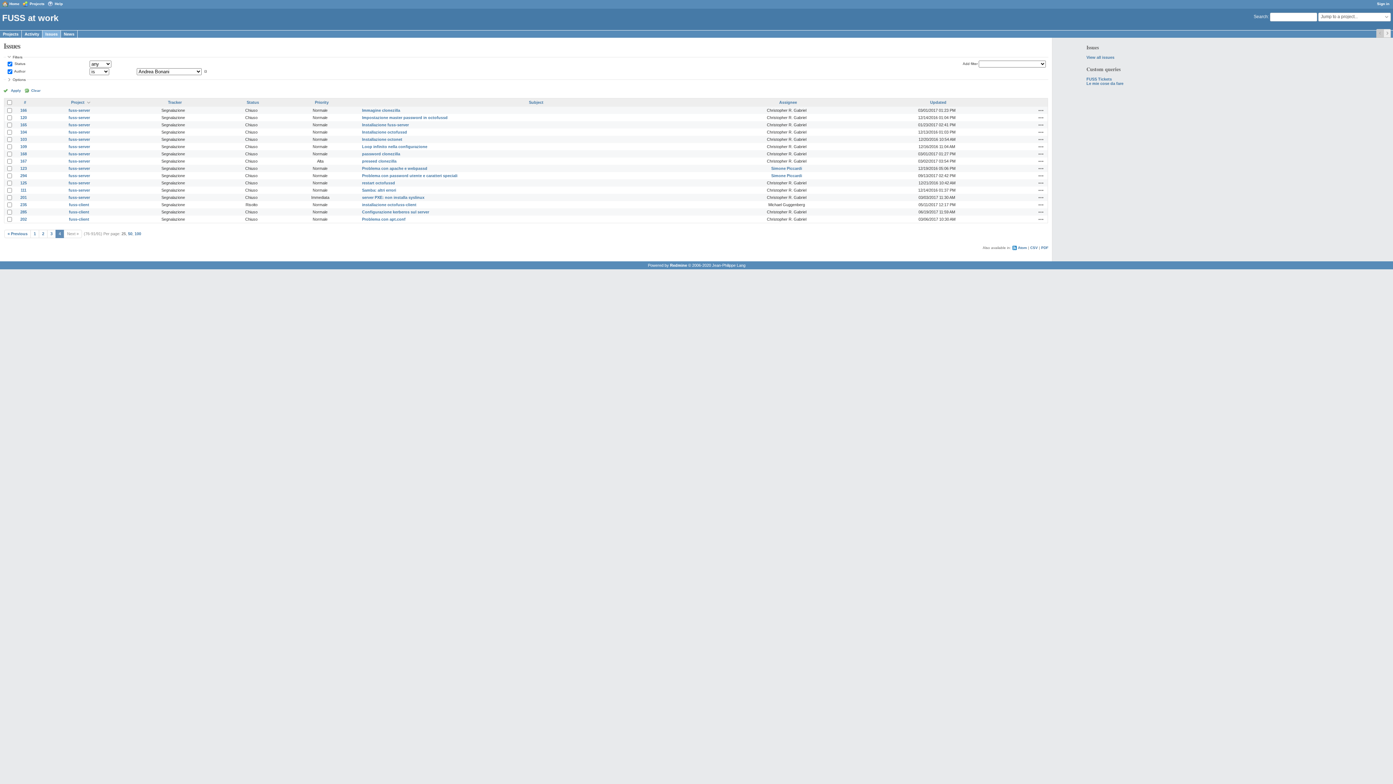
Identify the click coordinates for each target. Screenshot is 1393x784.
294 (23, 175)
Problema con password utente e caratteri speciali (409, 175)
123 (23, 168)
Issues (51, 34)
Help (59, 4)
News (69, 34)
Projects (37, 4)
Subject (536, 102)
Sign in (1383, 4)
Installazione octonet (382, 139)
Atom (1022, 248)
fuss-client (79, 205)
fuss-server (79, 110)
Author (19, 71)
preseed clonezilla (379, 161)
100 (138, 234)
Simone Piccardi (786, 168)
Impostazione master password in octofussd (405, 117)
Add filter (970, 64)
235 (23, 205)
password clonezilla (381, 154)
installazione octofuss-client (389, 205)
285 (23, 212)
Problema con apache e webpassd (394, 168)
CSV (1034, 248)
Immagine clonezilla (381, 110)
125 (23, 183)
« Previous (18, 234)
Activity (32, 34)
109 (23, 146)
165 (23, 125)
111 (23, 190)
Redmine (678, 265)
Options (19, 80)
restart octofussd (378, 183)
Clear (36, 91)
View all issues (1100, 57)
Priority (322, 102)
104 (23, 132)
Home (14, 4)
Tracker (175, 102)
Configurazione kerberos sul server (395, 212)
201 (23, 197)
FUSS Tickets (1099, 79)
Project (78, 102)
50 (130, 234)
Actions (1041, 110)
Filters (17, 57)
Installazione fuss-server (385, 125)
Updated (938, 102)
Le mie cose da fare (1104, 83)
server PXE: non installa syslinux (393, 197)
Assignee (788, 102)
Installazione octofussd (384, 132)
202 (23, 219)
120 (23, 117)
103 (23, 139)
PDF (1044, 248)
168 (23, 154)
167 (23, 161)
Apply (16, 91)
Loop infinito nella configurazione (394, 146)
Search (1261, 16)
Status (19, 64)
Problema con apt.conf (384, 219)
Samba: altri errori (379, 190)
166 (23, 110)
